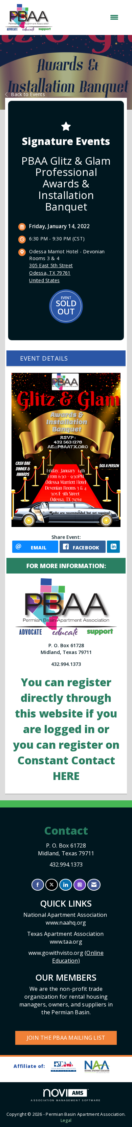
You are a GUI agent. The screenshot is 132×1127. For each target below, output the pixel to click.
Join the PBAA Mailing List (66, 1037)
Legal (66, 1120)
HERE (66, 775)
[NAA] (100, 1066)
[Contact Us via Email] (94, 885)
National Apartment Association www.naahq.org (66, 918)
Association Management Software (66, 1100)
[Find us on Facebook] (37, 885)
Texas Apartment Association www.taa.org (66, 937)
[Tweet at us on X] (51, 885)
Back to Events (28, 94)
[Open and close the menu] (89, 17)
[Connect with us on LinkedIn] (65, 885)
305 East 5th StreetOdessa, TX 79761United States (51, 273)
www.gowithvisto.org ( (66, 956)
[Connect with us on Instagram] (79, 885)
